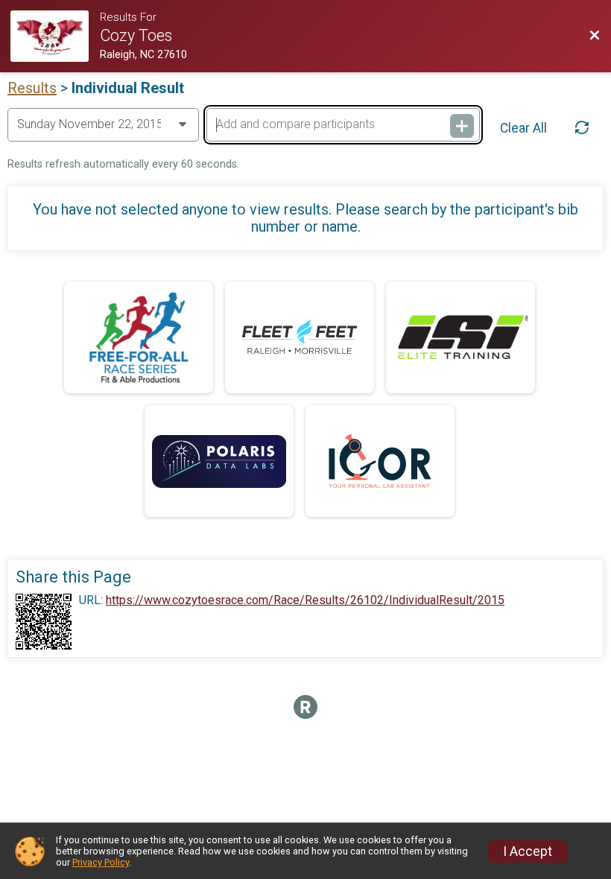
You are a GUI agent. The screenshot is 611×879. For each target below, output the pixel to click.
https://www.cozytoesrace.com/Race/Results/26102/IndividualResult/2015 (305, 600)
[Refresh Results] (582, 127)
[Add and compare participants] (462, 126)
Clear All (523, 128)
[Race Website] (55, 36)
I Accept (527, 851)
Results (32, 88)
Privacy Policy (100, 862)
